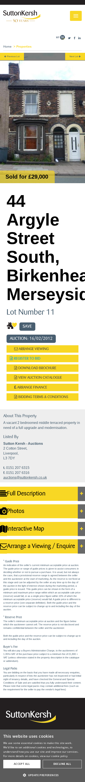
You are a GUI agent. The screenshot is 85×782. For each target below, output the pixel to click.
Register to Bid (26, 358)
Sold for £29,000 (26, 176)
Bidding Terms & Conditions (42, 397)
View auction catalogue (39, 377)
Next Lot (74, 56)
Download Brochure (36, 368)
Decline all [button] (62, 764)
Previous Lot (13, 56)
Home (7, 46)
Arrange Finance (31, 387)
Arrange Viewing (33, 349)
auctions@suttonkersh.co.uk (25, 477)
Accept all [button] (22, 764)
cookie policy (59, 756)
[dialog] (42, 755)
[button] (42, 775)
